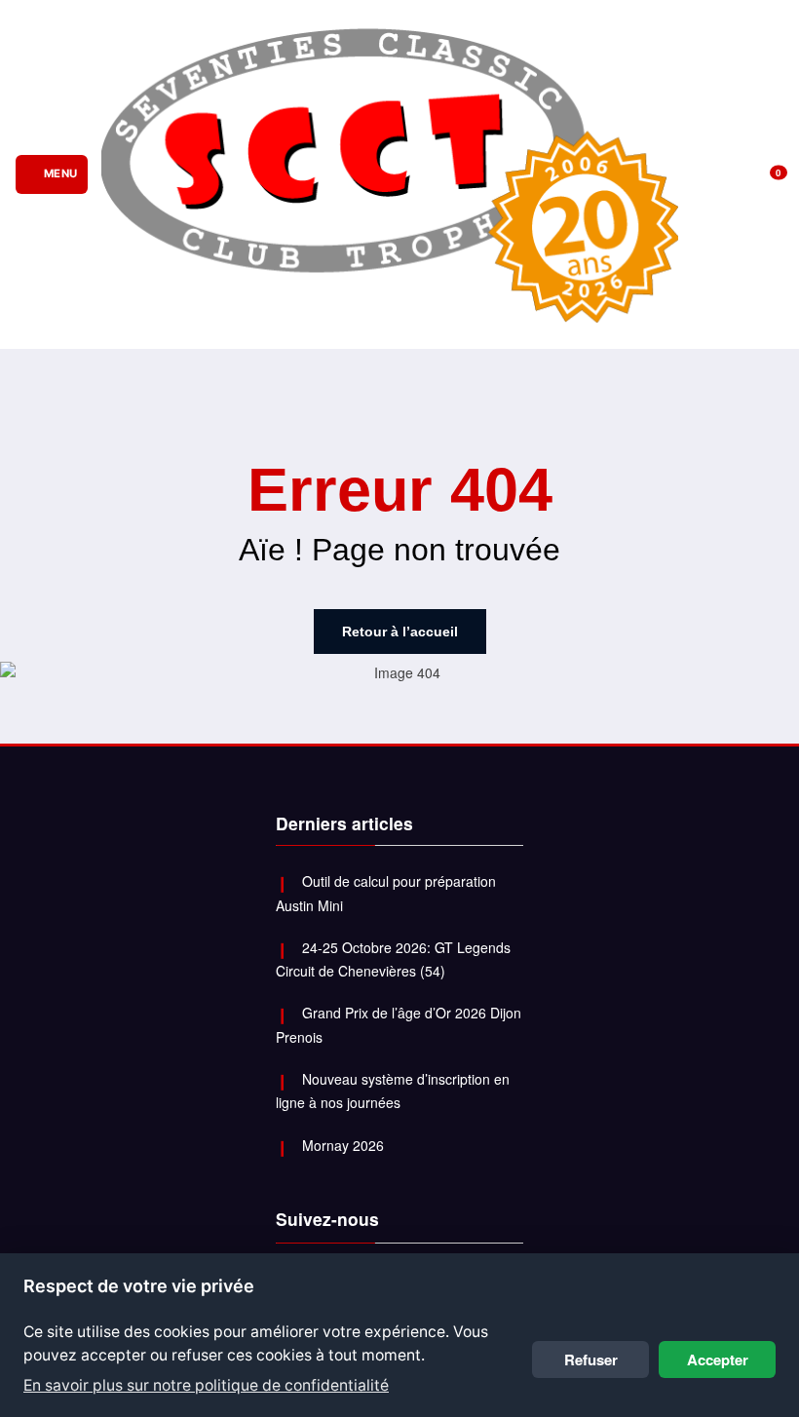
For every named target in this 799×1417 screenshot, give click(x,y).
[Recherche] (712, 174)
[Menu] (51, 174)
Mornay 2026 (343, 1145)
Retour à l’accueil (400, 631)
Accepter (717, 1359)
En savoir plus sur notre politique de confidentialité (206, 1385)
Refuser (591, 1359)
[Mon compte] (740, 174)
